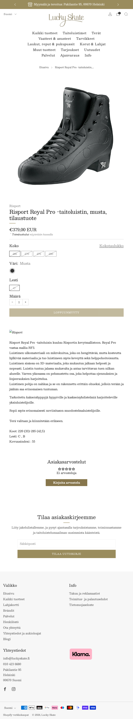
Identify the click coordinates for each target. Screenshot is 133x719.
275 (39, 254)
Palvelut (48, 55)
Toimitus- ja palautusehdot (88, 599)
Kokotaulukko (111, 245)
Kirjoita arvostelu (66, 482)
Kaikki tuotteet (44, 33)
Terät (96, 33)
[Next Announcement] (118, 4)
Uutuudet (92, 49)
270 (27, 254)
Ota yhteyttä (11, 627)
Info (88, 55)
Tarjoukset (70, 49)
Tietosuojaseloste (81, 604)
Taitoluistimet (74, 33)
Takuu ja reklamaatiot (84, 593)
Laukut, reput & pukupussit (51, 44)
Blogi (7, 638)
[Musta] (12, 271)
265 (15, 254)
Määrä (14, 296)
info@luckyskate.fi (16, 658)
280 (51, 254)
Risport (14, 205)
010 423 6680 (12, 664)
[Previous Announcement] (15, 4)
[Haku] (126, 14)
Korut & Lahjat (93, 44)
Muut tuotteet (44, 49)
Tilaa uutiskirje (66, 554)
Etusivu (44, 67)
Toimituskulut (20, 234)
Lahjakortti (11, 604)
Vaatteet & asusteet (54, 38)
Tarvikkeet (85, 38)
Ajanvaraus (69, 55)
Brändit (8, 610)
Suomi (8, 14)
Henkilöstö (11, 621)
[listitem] (66, 4)
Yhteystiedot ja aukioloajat (22, 633)
